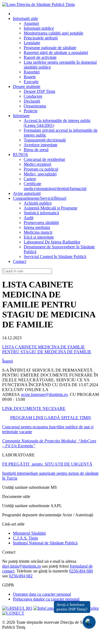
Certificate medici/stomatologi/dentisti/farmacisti (55, 186)
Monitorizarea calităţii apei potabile (53, 33)
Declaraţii (32, 101)
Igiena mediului (37, 227)
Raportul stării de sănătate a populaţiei (56, 52)
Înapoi (7, 361)
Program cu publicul (41, 169)
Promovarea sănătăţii (41, 222)
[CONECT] (13, 613)
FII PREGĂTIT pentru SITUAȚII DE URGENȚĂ (47, 464)
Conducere (33, 96)
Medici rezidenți (37, 164)
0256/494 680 (81, 571)
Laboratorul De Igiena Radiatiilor (52, 242)
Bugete (30, 76)
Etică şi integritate (39, 237)
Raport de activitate (40, 57)
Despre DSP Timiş (39, 91)
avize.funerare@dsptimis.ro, (45, 394)
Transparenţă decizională (45, 140)
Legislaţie (32, 42)
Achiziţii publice (38, 203)
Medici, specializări (40, 174)
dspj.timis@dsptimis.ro (21, 566)
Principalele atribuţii (41, 38)
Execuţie (31, 81)
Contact (19, 261)
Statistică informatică (41, 213)
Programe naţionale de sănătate (50, 47)
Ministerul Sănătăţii (29, 533)
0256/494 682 (21, 576)
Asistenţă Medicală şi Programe (50, 208)
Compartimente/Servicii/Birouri (39, 198)
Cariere (30, 179)
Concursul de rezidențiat (44, 159)
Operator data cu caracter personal (42, 594)
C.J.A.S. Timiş (25, 538)
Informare (21, 115)
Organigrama (35, 106)
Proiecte (30, 111)
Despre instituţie (26, 86)
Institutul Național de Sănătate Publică (45, 543)
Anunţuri (31, 23)
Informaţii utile (25, 18)
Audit (28, 217)
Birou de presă (36, 149)
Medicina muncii (38, 232)
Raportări (32, 72)
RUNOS (20, 154)
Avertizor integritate (40, 145)
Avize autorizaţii (27, 193)
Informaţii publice (39, 28)
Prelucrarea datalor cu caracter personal (46, 599)
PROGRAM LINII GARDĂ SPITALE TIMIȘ (50, 417)
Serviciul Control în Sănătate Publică (55, 256)
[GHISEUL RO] (17, 608)
